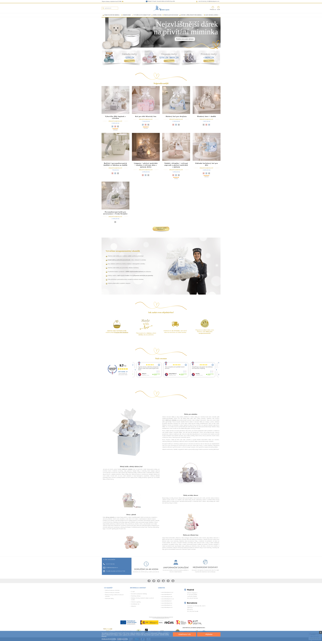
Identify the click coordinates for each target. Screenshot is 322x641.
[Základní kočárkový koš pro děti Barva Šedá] (209, 173)
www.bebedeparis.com (167, 592)
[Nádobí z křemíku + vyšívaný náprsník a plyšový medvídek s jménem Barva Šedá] (179, 175)
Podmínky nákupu (136, 596)
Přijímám (208, 634)
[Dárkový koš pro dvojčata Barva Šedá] (179, 125)
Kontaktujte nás (135, 604)
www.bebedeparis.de (166, 596)
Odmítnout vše (184, 634)
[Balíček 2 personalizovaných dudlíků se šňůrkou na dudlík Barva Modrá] (115, 173)
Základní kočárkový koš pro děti (206, 164)
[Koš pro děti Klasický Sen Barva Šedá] (148, 125)
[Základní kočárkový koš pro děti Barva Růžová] (204, 173)
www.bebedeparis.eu (166, 603)
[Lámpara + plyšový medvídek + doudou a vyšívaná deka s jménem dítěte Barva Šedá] (148, 175)
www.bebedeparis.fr (166, 594)
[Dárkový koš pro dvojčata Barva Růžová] (173, 125)
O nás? (133, 591)
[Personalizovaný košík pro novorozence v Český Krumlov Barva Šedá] (115, 222)
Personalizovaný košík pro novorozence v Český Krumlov (115, 213)
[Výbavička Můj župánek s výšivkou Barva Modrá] (112, 126)
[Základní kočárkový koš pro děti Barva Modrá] (206, 173)
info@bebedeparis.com (213, 1)
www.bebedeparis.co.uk (167, 598)
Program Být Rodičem (121, 332)
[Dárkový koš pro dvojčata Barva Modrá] (176, 125)
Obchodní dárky (109, 598)
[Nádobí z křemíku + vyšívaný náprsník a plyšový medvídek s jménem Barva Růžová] (173, 175)
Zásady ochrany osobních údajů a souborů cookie (142, 598)
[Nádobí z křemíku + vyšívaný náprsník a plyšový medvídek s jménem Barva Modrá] (176, 175)
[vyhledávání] (103, 8)
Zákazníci (133, 606)
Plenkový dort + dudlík (206, 116)
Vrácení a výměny (136, 602)
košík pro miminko (127, 469)
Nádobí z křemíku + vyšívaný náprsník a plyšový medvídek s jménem (176, 165)
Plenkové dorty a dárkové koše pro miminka (114, 595)
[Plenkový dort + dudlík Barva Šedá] (204, 125)
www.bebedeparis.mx (166, 607)
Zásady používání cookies (109, 639)
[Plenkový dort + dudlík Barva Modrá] (209, 125)
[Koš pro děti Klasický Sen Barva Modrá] (143, 125)
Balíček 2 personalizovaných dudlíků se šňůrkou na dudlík (115, 164)
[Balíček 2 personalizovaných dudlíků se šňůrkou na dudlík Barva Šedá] (118, 173)
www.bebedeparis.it (166, 601)
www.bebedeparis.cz (166, 605)
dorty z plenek (110, 517)
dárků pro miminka (170, 420)
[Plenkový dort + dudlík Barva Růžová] (206, 125)
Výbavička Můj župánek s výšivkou (115, 117)
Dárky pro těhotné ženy (190, 535)
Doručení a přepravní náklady (139, 593)
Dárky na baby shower (190, 495)
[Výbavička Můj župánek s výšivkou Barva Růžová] (115, 126)
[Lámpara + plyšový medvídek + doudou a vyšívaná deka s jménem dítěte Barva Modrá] (146, 175)
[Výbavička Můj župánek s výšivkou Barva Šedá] (118, 126)
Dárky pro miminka (190, 414)
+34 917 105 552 (202, 1)
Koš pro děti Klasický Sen (145, 116)
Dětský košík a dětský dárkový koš (131, 466)
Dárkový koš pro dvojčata (176, 116)
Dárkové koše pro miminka (112, 590)
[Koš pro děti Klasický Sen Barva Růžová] (146, 125)
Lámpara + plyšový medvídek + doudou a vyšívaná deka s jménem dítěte (146, 165)
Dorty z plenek (131, 514)
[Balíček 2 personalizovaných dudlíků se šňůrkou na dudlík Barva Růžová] (112, 173)
